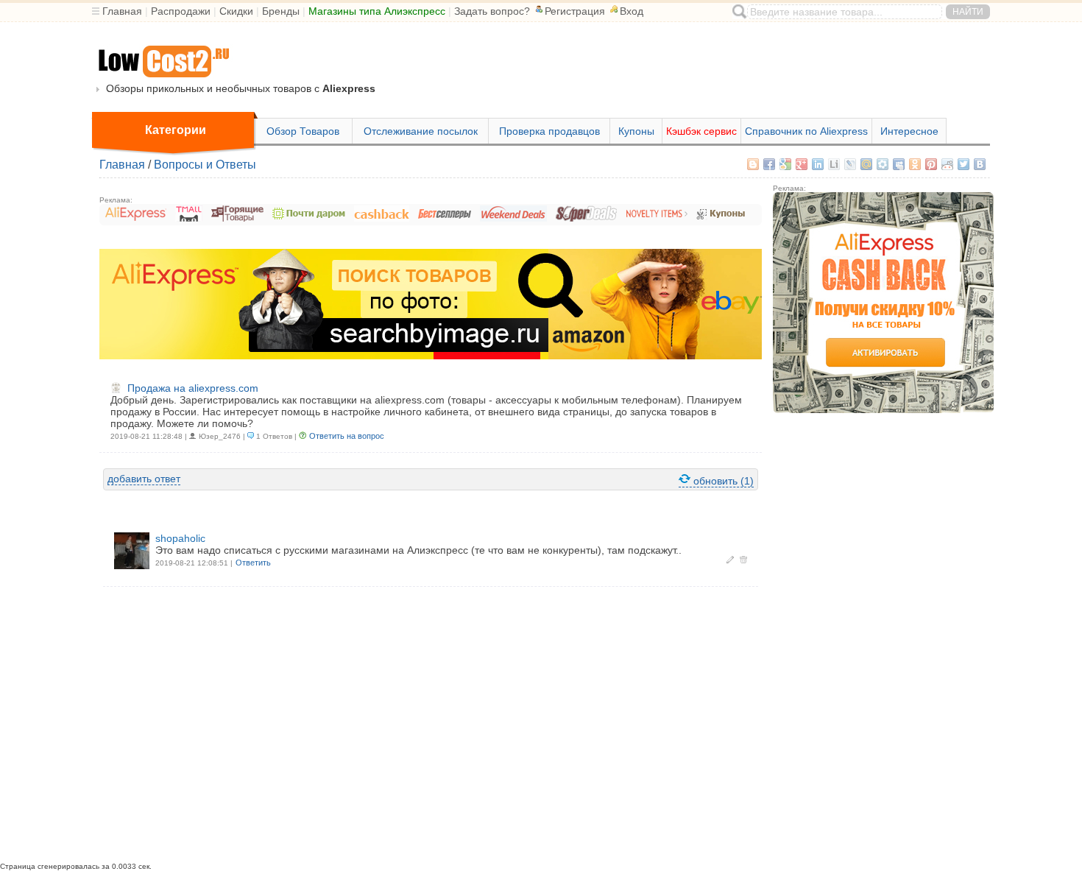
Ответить (253, 562)
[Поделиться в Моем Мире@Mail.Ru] (866, 164)
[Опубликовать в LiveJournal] (850, 164)
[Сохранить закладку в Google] (785, 164)
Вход (631, 11)
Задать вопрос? (492, 11)
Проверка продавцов (549, 131)
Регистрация (575, 11)
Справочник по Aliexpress (806, 131)
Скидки (236, 11)
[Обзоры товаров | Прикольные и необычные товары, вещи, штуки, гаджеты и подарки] (162, 62)
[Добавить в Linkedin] (818, 164)
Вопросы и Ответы (205, 164)
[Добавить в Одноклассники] (915, 164)
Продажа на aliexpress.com (192, 388)
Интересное (909, 131)
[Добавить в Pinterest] (931, 164)
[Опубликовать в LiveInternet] (834, 164)
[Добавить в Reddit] (947, 164)
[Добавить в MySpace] (899, 164)
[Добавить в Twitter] (963, 164)
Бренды (281, 11)
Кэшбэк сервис (701, 131)
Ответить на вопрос (346, 435)
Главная (122, 11)
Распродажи (181, 11)
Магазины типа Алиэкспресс (376, 11)
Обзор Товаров (302, 131)
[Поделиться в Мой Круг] (882, 164)
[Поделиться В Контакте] (980, 164)
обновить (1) (722, 481)
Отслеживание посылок (421, 131)
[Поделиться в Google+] (801, 164)
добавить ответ (143, 478)
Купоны (636, 131)
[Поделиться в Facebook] (769, 164)
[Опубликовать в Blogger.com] (753, 164)
